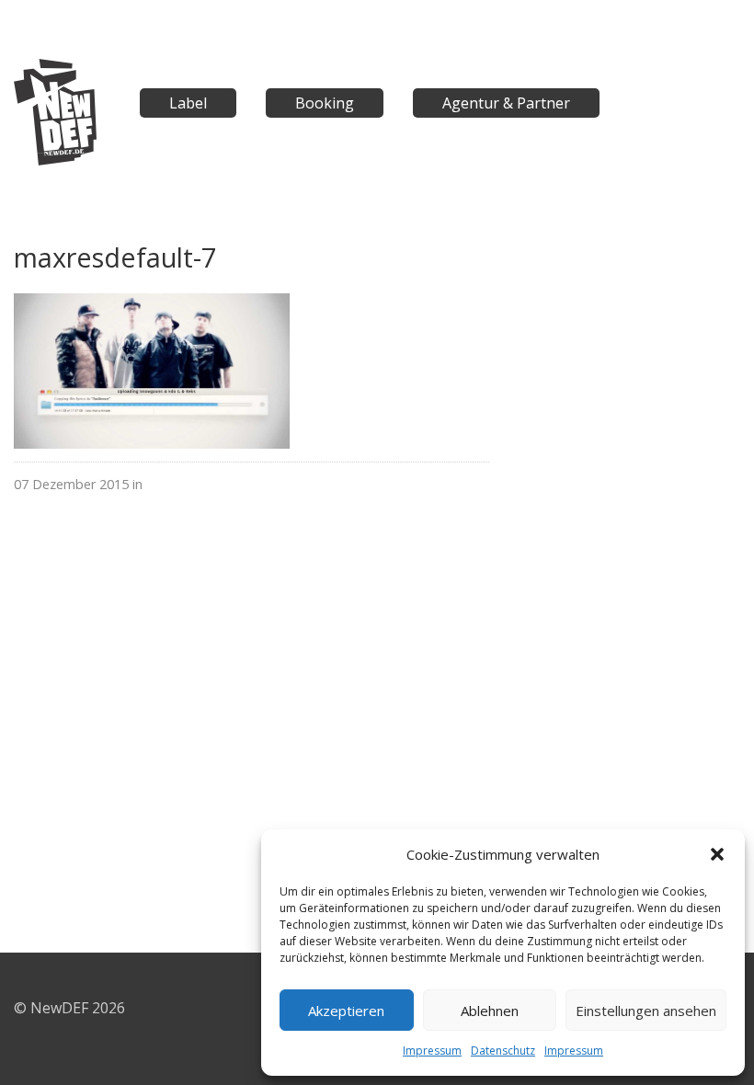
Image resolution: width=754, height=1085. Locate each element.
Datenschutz (503, 1050)
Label (188, 103)
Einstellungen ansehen (646, 1010)
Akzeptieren (346, 1010)
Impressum (432, 1050)
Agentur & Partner (506, 103)
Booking (324, 103)
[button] (717, 854)
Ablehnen (490, 1010)
